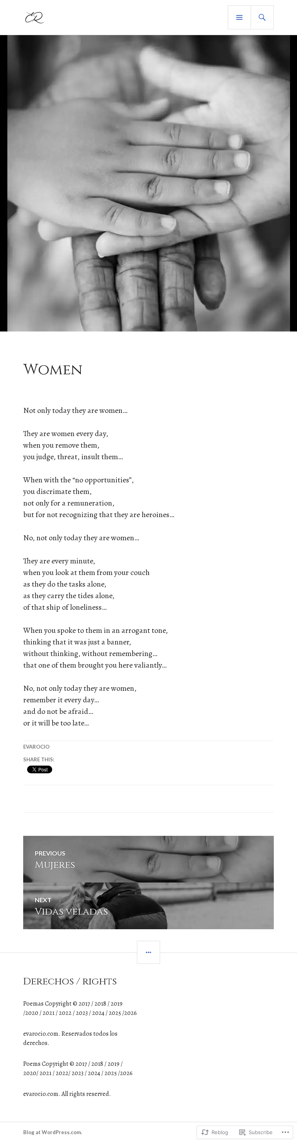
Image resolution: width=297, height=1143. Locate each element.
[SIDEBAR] (148, 952)
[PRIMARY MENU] (239, 17)
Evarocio (36, 747)
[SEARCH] (262, 17)
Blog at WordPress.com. (52, 1132)
